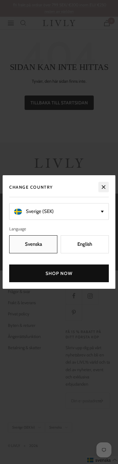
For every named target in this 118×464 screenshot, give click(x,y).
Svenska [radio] (33, 244)
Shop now (59, 273)
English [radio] (84, 244)
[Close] (103, 187)
